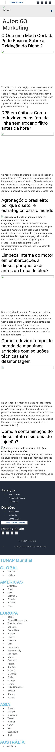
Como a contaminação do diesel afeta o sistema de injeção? (27, 436)
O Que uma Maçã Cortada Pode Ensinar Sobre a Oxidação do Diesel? (27, 40)
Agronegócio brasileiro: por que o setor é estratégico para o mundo (27, 205)
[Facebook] (38, 2)
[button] (51, 11)
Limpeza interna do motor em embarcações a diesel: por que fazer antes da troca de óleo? (27, 263)
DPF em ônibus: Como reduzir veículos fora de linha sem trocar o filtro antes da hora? (25, 120)
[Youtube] (42, 2)
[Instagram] (46, 2)
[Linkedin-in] (50, 2)
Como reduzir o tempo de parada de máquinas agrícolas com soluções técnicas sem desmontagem (27, 351)
